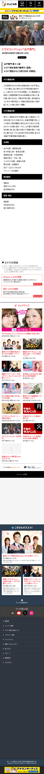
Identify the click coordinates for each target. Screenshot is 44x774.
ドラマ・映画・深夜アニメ (12, 630)
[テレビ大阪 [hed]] (9, 4)
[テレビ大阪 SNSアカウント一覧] (12, 469)
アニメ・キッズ (9, 639)
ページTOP (23, 474)
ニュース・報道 (9, 626)
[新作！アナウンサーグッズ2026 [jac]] (22, 11)
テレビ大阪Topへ (22, 602)
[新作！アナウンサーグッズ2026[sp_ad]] (22, 772)
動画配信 (7, 658)
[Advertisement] (22, 236)
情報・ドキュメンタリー (11, 644)
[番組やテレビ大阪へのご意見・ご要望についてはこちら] (32, 469)
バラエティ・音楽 (9, 635)
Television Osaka (18, 763)
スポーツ (7, 653)
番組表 (7, 621)
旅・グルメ (8, 649)
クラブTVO (8, 662)
